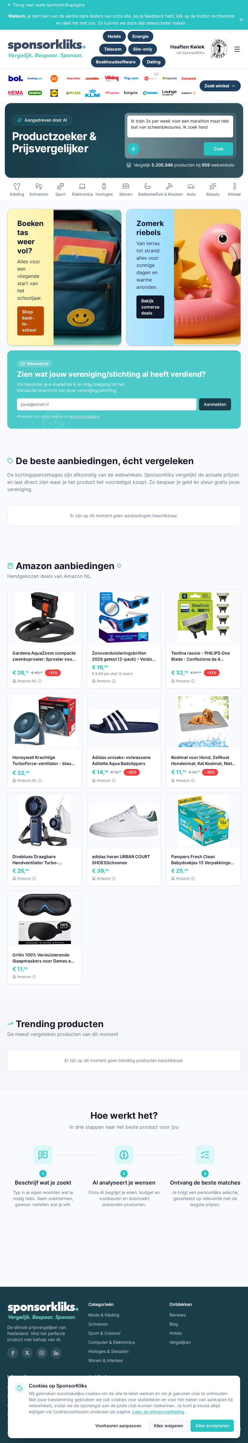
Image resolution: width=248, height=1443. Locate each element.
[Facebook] (12, 1352)
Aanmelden (215, 404)
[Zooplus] (35, 93)
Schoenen (98, 1324)
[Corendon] (92, 78)
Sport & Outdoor (104, 1333)
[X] (27, 1352)
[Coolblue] (54, 78)
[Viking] (111, 78)
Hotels (114, 36)
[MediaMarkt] (73, 78)
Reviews (177, 1314)
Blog (173, 1324)
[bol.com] (15, 78)
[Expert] (188, 93)
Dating (154, 61)
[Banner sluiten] (241, 19)
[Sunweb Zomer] (188, 78)
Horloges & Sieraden (108, 1351)
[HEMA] (15, 93)
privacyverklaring (84, 416)
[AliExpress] (111, 93)
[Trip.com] (131, 78)
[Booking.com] (35, 78)
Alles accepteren (212, 1425)
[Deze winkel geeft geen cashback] (156, 73)
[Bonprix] (131, 93)
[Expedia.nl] (169, 78)
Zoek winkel (216, 85)
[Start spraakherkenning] (133, 149)
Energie (140, 36)
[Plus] (73, 93)
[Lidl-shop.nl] (54, 93)
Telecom (113, 49)
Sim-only (142, 49)
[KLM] (92, 93)
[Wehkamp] (150, 78)
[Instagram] (41, 1352)
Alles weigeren (168, 1425)
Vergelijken (180, 1342)
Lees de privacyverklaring (158, 1411)
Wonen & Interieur (105, 1360)
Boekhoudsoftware (115, 61)
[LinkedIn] (56, 1352)
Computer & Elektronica (111, 1342)
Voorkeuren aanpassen (118, 1425)
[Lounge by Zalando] (169, 93)
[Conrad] (150, 93)
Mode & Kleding (103, 1314)
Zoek (219, 148)
